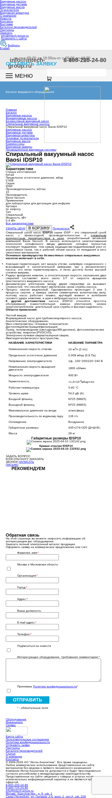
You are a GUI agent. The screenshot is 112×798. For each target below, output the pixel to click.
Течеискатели (9, 9)
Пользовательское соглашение (27, 739)
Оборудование (16, 719)
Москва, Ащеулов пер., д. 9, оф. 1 (29, 793)
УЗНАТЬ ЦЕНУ (15, 228)
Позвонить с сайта (14, 38)
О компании (8, 15)
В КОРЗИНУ (39, 228)
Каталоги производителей (18, 27)
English (5, 48)
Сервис (11, 725)
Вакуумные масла (12, 7)
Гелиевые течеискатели (22, 138)
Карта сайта (14, 736)
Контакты (6, 21)
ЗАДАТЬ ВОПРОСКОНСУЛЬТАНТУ (18, 458)
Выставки (6, 24)
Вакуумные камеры (19, 146)
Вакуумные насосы (19, 129)
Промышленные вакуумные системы (31, 149)
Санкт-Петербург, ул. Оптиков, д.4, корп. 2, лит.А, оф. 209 (46, 796)
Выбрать (14, 45)
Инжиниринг (14, 722)
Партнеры (7, 29)
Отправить (27, 699)
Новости (5, 18)
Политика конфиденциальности (28, 742)
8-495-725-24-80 (84, 60)
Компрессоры (15, 143)
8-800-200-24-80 (17, 785)
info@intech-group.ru (15, 35)
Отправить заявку (18, 745)
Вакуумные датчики (13, 4)
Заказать (6, 32)
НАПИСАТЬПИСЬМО (20, 463)
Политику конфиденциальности (55, 686)
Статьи (11, 753)
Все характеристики (20, 223)
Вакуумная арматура (14, 12)
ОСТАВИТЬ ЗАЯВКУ (31, 64)
